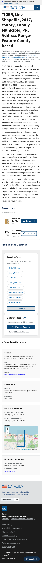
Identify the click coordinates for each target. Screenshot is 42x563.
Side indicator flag (15, 302)
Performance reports (10, 543)
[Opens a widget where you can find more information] (32, 559)
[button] (7, 429)
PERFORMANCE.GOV (9, 494)
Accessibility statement (11, 528)
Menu (37, 8)
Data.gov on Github (22, 494)
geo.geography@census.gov (14, 374)
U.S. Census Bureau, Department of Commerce (19, 56)
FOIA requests (7, 532)
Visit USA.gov (7, 558)
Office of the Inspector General (14, 539)
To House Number (15, 297)
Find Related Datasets (21, 327)
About (3, 492)
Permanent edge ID (15, 288)
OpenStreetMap (25, 449)
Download (30, 221)
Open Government (12, 492)
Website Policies (24, 492)
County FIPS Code (15, 273)
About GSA (6, 524)
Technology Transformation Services (17, 518)
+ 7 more (21, 308)
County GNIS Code (15, 283)
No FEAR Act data (8, 535)
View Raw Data (9, 471)
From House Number (16, 292)
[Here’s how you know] (21, 2)
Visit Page (30, 233)
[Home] (14, 7)
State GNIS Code (14, 278)
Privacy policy (7, 547)
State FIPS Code (14, 268)
